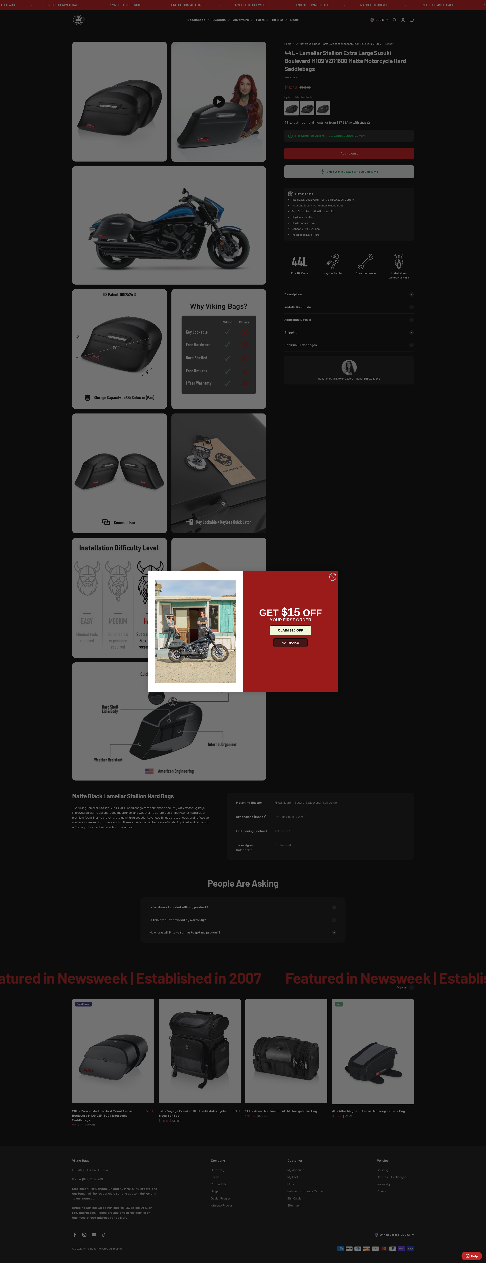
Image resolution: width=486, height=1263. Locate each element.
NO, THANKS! (290, 642)
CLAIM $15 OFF (290, 630)
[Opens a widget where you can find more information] (471, 1256)
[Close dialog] (332, 576)
